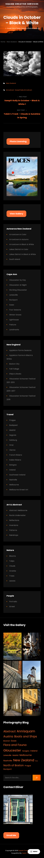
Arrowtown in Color (17, 234)
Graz (11, 445)
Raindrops (13, 535)
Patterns (13, 530)
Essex (11, 305)
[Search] (37, 778)
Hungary (25, 751)
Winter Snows (15, 314)
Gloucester (12, 750)
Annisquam (26, 731)
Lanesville (13, 295)
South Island (14, 259)
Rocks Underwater (17, 515)
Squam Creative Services (22, 3)
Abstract (9, 731)
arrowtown (10, 90)
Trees (11, 576)
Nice (36, 761)
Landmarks (14, 329)
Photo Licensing (18, 141)
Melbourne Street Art (18, 489)
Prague (12, 420)
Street (12, 606)
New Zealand (12, 42)
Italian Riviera (15, 460)
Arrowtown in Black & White (21, 244)
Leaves (12, 581)
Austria (8, 736)
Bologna (12, 465)
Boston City (14, 364)
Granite (12, 571)
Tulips (11, 561)
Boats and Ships (25, 736)
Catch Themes (27, 853)
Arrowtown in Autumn (19, 239)
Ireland (12, 470)
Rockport (13, 300)
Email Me (11, 835)
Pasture (12, 324)
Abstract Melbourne (18, 510)
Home (3, 42)
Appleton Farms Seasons (20, 350)
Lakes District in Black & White (22, 254)
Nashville (13, 479)
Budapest (13, 425)
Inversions (13, 525)
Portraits (13, 601)
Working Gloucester (18, 290)
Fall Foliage (14, 369)
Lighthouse (14, 319)
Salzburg (13, 440)
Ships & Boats (15, 373)
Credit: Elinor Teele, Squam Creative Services (23, 28)
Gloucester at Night (18, 285)
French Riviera (15, 455)
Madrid (12, 430)
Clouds (12, 566)
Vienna (12, 450)
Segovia (12, 435)
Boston (6, 741)
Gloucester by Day (17, 280)
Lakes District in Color (18, 249)
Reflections (14, 520)
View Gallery (16, 213)
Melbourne (14, 484)
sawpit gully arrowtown (23, 90)
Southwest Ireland (17, 474)
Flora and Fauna (15, 745)
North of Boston (13, 765)
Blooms (12, 556)
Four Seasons (15, 309)
